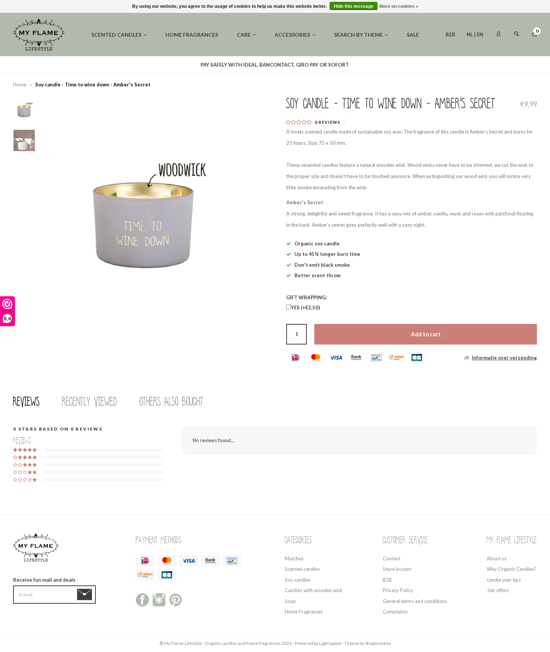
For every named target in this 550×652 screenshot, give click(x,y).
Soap (290, 601)
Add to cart (426, 334)
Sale (413, 34)
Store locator (397, 569)
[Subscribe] (86, 594)
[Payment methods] (295, 357)
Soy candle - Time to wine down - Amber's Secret (92, 85)
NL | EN (475, 34)
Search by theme (358, 34)
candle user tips (504, 580)
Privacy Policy (398, 590)
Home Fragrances (304, 612)
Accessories (292, 34)
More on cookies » (398, 6)
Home (19, 85)
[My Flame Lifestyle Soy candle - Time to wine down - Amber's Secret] (144, 193)
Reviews (26, 401)
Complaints (395, 612)
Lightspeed (330, 643)
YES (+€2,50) (305, 307)
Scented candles (116, 34)
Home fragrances (191, 34)
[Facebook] (142, 599)
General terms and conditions (415, 601)
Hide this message (353, 6)
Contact (391, 558)
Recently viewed (89, 401)
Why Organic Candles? (511, 569)
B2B (450, 34)
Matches (294, 558)
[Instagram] (159, 599)
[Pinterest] (175, 599)
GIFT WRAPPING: (306, 297)
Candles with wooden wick (314, 590)
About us (497, 558)
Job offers (498, 590)
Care (244, 34)
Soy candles (298, 580)
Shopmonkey (378, 643)
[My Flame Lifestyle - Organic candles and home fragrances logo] (39, 34)
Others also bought (172, 401)
